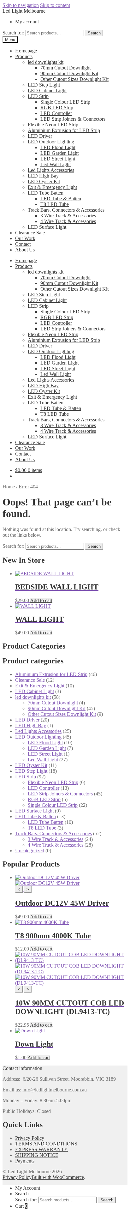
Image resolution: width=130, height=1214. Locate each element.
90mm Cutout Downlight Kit (69, 73)
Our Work (25, 238)
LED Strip (38, 96)
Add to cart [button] (41, 600)
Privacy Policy (29, 1138)
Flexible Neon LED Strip (53, 124)
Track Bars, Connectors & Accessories (66, 210)
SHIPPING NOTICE (36, 1155)
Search (94, 33)
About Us (25, 249)
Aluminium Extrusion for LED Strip (64, 130)
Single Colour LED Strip (65, 102)
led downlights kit (45, 62)
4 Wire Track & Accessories (68, 221)
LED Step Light (44, 85)
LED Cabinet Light (47, 90)
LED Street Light (57, 158)
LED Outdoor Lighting (51, 141)
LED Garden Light (59, 153)
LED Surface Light (47, 227)
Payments (24, 1160)
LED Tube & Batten (60, 198)
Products (23, 56)
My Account (27, 1188)
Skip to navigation (21, 5)
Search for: (13, 32)
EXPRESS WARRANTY (41, 1149)
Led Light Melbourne (24, 11)
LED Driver (40, 136)
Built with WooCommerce (58, 1177)
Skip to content (55, 5)
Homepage (26, 50)
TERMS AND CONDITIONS (46, 1143)
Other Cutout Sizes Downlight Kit (74, 79)
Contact (23, 244)
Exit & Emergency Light (52, 187)
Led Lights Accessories (51, 170)
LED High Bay (43, 175)
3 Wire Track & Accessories (68, 215)
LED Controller (56, 113)
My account (27, 21)
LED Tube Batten (45, 193)
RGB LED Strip (56, 107)
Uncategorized (29, 850)
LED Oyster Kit (44, 181)
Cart (21, 1206)
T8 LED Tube (54, 204)
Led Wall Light (55, 164)
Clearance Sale (30, 232)
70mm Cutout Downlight (65, 67)
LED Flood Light (57, 147)
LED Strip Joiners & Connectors (72, 119)
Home (9, 486)
